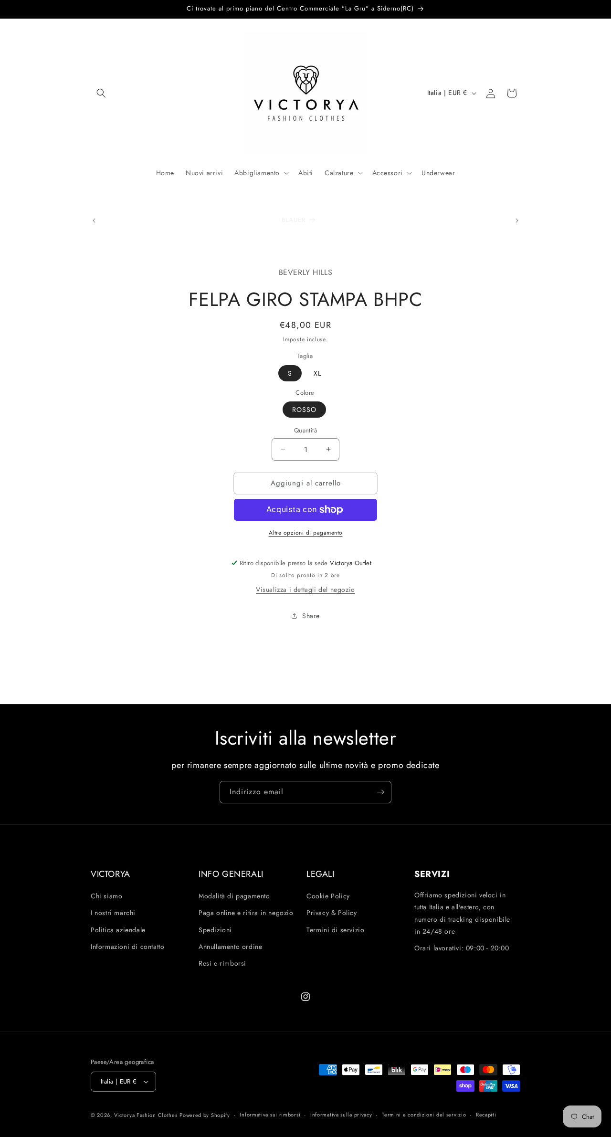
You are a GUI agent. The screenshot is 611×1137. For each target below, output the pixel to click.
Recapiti (486, 1114)
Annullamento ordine (230, 946)
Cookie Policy (328, 896)
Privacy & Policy (331, 912)
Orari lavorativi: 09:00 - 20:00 (461, 948)
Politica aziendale (118, 930)
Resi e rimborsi (222, 963)
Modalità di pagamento (234, 896)
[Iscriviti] (380, 792)
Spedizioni (215, 930)
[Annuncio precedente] (94, 220)
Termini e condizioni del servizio (424, 1114)
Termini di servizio (335, 930)
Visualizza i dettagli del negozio (305, 589)
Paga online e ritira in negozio (246, 912)
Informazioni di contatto (127, 946)
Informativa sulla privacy (341, 1114)
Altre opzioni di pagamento (306, 532)
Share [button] (311, 616)
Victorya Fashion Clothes (146, 1115)
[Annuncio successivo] (516, 220)
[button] (101, 93)
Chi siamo (106, 896)
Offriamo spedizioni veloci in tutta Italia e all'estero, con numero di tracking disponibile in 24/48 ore (462, 913)
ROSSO (304, 409)
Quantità (305, 430)
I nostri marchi (113, 912)
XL (317, 373)
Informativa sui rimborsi (270, 1114)
